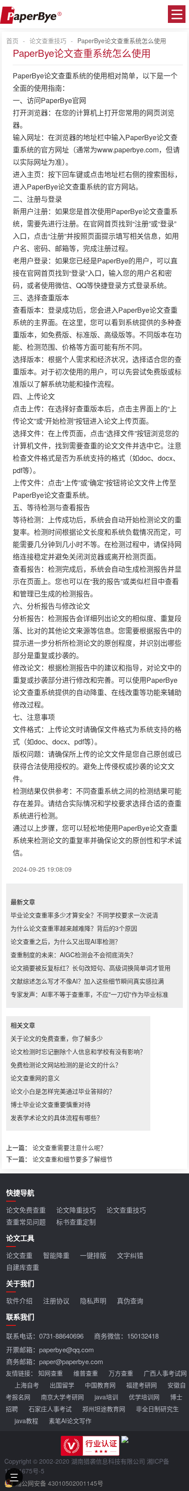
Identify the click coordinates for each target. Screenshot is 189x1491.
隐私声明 (93, 1300)
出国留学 (62, 1384)
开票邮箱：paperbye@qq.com (50, 1349)
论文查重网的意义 (35, 1077)
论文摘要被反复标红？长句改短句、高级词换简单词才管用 (91, 967)
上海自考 (27, 1384)
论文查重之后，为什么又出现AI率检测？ (66, 941)
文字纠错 (130, 1255)
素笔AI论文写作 (70, 1420)
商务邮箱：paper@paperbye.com (54, 1361)
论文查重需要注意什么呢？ (69, 1147)
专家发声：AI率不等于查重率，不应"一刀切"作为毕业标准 (89, 994)
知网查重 (50, 1373)
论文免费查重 (26, 1209)
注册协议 (56, 1300)
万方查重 (121, 1373)
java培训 (106, 1396)
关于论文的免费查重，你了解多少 (57, 1038)
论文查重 (19, 1255)
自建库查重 (22, 1267)
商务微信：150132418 (126, 1335)
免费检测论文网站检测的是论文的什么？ (66, 1064)
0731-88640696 (61, 1335)
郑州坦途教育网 (103, 1408)
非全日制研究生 (157, 1408)
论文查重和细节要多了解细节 (73, 1158)
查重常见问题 (26, 1221)
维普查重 (85, 1373)
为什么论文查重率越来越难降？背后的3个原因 (74, 928)
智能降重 (56, 1255)
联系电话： (45, 1335)
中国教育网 (100, 1384)
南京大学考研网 (62, 1396)
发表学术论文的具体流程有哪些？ (57, 1117)
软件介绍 (19, 1300)
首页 (12, 40)
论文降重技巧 (76, 1209)
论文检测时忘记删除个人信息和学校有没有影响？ (78, 1051)
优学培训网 (144, 1396)
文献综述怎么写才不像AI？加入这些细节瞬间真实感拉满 (87, 981)
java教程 (26, 1420)
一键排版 (93, 1255)
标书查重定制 (76, 1221)
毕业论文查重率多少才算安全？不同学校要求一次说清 (84, 914)
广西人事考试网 (165, 1373)
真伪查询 (130, 1300)
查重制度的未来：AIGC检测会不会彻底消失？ (73, 954)
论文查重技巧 (47, 40)
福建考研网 (141, 1384)
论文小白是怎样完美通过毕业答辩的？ (63, 1091)
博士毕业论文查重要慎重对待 (51, 1104)
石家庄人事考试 (50, 1408)
